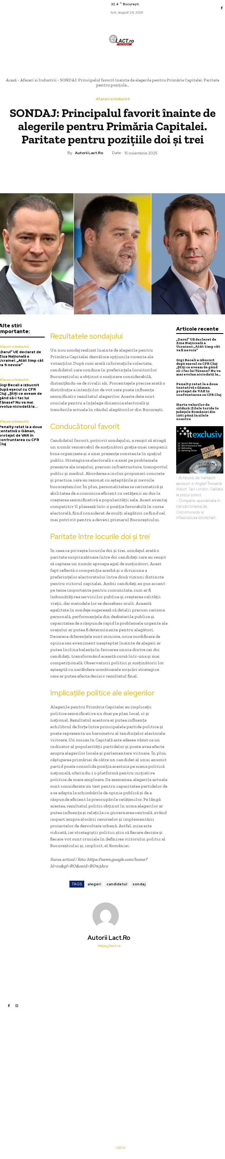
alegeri (94, 884)
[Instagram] (16, 1005)
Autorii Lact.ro (89, 153)
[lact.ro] (121, 40)
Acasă (11, 80)
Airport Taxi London (192, 489)
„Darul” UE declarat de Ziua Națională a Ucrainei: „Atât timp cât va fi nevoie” (198, 344)
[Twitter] (99, 172)
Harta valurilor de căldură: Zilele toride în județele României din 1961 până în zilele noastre (197, 411)
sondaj (139, 884)
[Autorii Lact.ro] (108, 915)
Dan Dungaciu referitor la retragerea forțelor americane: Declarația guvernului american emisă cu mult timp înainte (154, 1077)
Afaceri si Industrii (38, 80)
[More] (138, 172)
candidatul (116, 884)
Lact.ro (120, 1147)
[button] (144, 60)
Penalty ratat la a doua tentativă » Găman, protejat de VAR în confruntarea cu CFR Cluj (198, 389)
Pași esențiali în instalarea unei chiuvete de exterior (154, 1060)
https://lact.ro (109, 945)
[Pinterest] (112, 172)
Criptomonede (188, 512)
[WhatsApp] (124, 172)
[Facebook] (221, 8)
